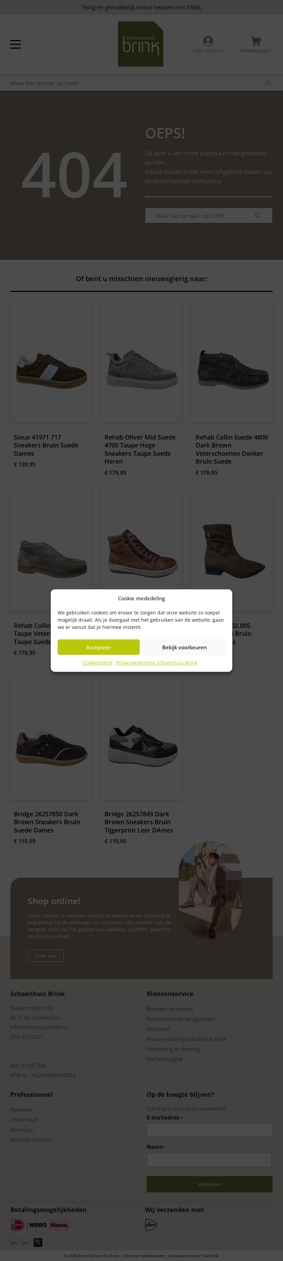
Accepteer (98, 647)
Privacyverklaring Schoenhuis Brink (156, 662)
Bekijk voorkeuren (184, 647)
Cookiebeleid (98, 662)
